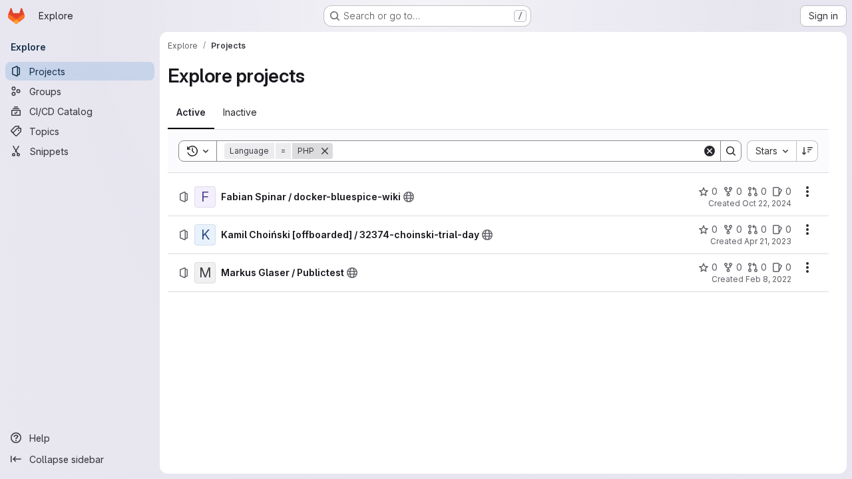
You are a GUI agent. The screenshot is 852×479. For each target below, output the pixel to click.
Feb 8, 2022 (768, 279)
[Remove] (325, 151)
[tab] (191, 112)
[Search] (731, 151)
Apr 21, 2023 (767, 241)
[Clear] (710, 151)
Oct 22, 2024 (766, 203)
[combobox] (771, 151)
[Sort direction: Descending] (807, 151)
